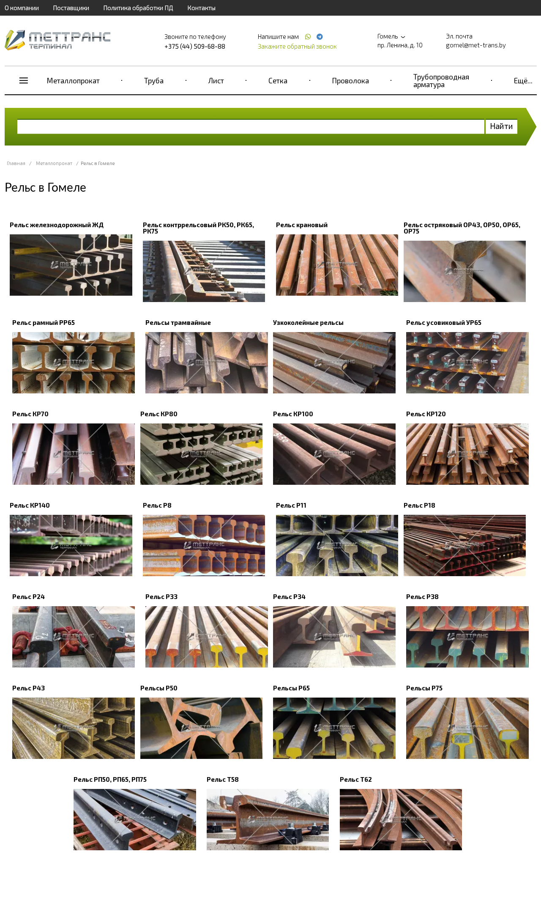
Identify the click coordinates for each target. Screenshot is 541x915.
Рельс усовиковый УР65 (443, 322)
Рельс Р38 (422, 596)
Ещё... (523, 80)
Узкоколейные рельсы (308, 322)
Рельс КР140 (30, 505)
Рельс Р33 (161, 596)
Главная (16, 163)
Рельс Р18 (419, 505)
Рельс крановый (302, 224)
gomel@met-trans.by (476, 45)
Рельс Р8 (157, 505)
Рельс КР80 (159, 414)
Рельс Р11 (291, 505)
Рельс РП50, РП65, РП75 (110, 779)
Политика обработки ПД (138, 7)
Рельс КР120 (426, 414)
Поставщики (71, 7)
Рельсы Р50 (159, 688)
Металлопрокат (73, 80)
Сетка (277, 80)
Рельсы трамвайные (178, 322)
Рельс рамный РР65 (43, 322)
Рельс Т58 (223, 779)
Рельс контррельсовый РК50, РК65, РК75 (198, 228)
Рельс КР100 (293, 414)
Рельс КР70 (30, 414)
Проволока (350, 80)
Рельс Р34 (289, 596)
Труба (154, 80)
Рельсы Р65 (291, 688)
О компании (22, 7)
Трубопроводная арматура (441, 80)
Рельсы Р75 (424, 688)
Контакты (201, 7)
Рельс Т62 (356, 779)
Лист (216, 80)
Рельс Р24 (28, 596)
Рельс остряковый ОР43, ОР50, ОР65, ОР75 (462, 228)
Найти (501, 126)
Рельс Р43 (28, 688)
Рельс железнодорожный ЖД (57, 224)
